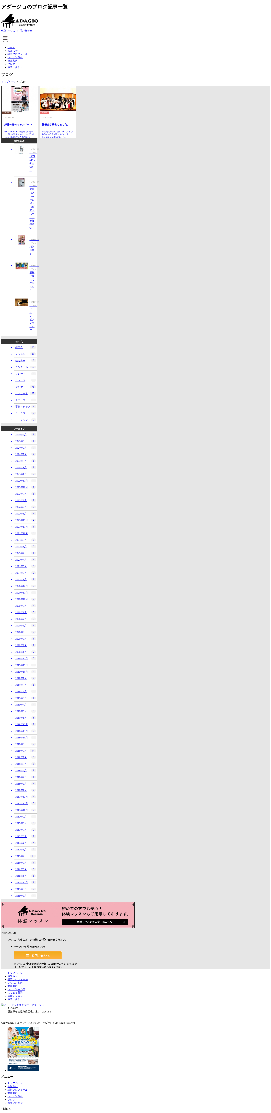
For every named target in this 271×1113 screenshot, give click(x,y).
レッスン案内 (15, 57)
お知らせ (13, 50)
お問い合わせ (24, 30)
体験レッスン (8, 30)
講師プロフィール (18, 54)
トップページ (8, 81)
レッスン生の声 (16, 989)
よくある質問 (15, 992)
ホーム (11, 47)
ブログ (11, 64)
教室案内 (13, 60)
